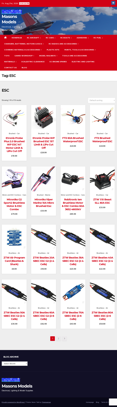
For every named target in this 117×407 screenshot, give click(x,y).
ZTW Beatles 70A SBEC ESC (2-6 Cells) (73, 316)
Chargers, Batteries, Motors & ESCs (23, 44)
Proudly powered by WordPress (13, 402)
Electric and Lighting (83, 62)
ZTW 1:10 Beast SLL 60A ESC (102, 201)
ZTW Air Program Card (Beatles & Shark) (14, 261)
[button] (109, 53)
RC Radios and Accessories (63, 44)
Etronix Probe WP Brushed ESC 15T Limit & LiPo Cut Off (44, 143)
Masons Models (17, 386)
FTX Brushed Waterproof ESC (102, 140)
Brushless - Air (14, 253)
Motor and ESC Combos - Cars (14, 195)
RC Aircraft (33, 38)
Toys (6, 56)
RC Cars (50, 38)
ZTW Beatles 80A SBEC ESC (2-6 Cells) (102, 316)
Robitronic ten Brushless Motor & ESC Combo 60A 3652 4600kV (73, 204)
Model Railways (47, 56)
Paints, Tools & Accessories (79, 50)
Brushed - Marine (43, 195)
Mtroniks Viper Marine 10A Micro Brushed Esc (43, 203)
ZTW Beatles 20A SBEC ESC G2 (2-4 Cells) (43, 261)
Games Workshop (24, 56)
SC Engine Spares (58, 62)
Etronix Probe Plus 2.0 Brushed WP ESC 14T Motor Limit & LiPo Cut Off (14, 145)
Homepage (17, 38)
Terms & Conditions (108, 402)
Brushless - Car (102, 195)
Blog (24, 68)
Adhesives (82, 38)
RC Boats (65, 38)
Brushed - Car (14, 133)
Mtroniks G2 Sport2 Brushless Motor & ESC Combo (14, 204)
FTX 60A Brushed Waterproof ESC (73, 140)
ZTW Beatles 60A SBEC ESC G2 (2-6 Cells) (43, 316)
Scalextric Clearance (32, 62)
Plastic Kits (53, 50)
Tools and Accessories (74, 56)
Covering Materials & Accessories (22, 50)
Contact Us (10, 68)
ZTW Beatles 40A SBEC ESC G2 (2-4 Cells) (102, 261)
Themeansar (46, 402)
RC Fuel (98, 38)
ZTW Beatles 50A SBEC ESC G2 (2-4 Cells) (14, 316)
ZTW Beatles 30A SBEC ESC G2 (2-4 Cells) (73, 261)
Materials (9, 62)
